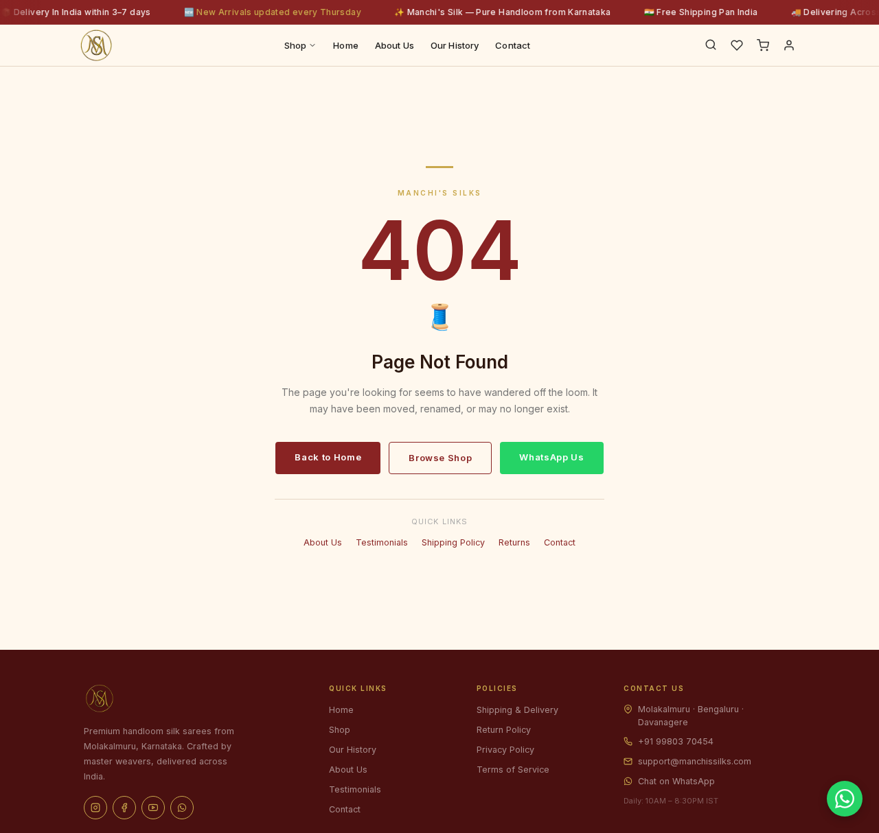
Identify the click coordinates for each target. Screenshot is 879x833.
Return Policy (504, 730)
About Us (394, 45)
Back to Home (328, 456)
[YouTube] (153, 807)
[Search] (710, 45)
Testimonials (382, 542)
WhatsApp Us (551, 456)
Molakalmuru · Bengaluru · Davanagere (691, 715)
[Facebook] (124, 807)
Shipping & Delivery (517, 710)
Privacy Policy (505, 749)
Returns (514, 542)
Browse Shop (440, 457)
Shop (295, 45)
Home (345, 45)
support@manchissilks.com (694, 761)
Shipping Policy (453, 542)
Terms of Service (513, 769)
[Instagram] (95, 807)
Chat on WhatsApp (676, 781)
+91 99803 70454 (676, 741)
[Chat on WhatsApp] (845, 799)
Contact (512, 45)
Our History (455, 45)
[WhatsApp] (182, 807)
